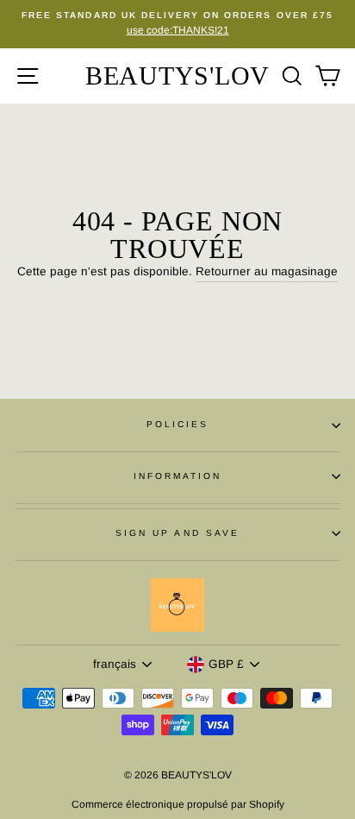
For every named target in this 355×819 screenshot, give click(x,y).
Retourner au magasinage (267, 271)
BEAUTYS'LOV (177, 75)
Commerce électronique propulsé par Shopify (178, 804)
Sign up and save (177, 533)
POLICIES (177, 424)
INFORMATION (178, 476)
